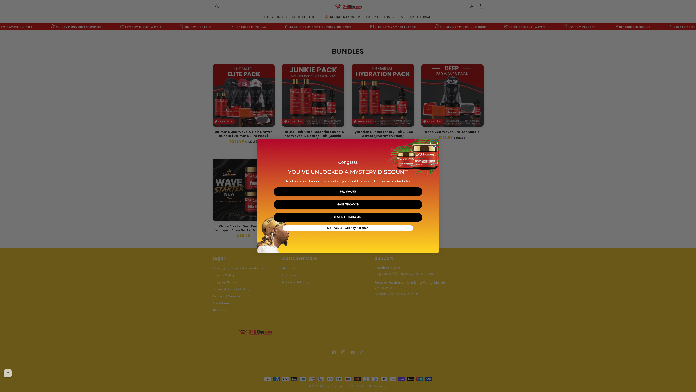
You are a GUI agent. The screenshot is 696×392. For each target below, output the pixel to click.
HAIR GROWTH (348, 204)
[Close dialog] (434, 143)
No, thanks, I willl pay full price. (348, 228)
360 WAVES (348, 191)
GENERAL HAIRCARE (348, 217)
